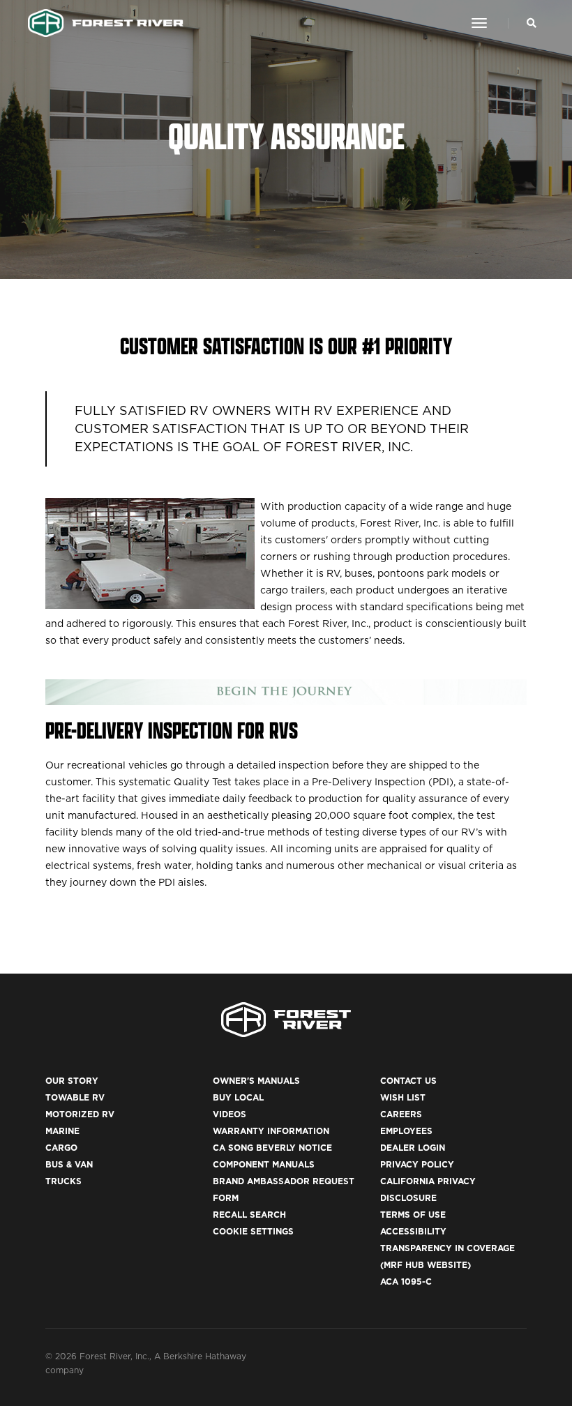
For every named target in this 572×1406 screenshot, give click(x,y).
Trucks (63, 1181)
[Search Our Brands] (531, 23)
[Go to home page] (105, 23)
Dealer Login (412, 1148)
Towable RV (75, 1097)
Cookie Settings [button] (253, 1231)
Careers (401, 1114)
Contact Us (408, 1081)
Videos (229, 1114)
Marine (62, 1131)
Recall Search (249, 1214)
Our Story (71, 1081)
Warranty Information (271, 1131)
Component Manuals (264, 1164)
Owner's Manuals (256, 1081)
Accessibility (413, 1231)
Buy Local (238, 1097)
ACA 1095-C (406, 1281)
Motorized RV (79, 1114)
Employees (406, 1131)
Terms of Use (413, 1214)
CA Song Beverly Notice (272, 1148)
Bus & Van (69, 1164)
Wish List (403, 1097)
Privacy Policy (417, 1164)
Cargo (61, 1148)
